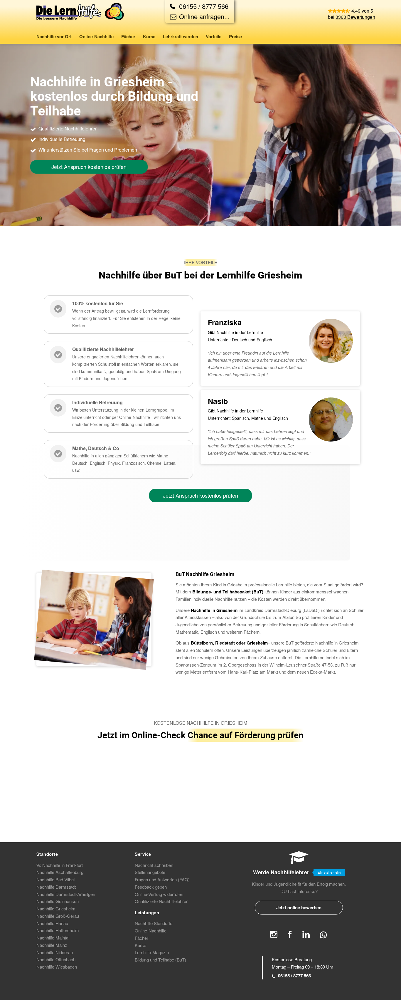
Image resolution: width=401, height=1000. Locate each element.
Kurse (140, 945)
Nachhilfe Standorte (153, 923)
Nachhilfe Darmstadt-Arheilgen (65, 894)
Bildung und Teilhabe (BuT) (160, 960)
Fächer (141, 938)
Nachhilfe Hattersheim (57, 930)
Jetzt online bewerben (298, 907)
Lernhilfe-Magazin (152, 952)
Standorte (47, 854)
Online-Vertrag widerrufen (159, 894)
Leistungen (147, 912)
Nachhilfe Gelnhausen (57, 901)
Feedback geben (151, 887)
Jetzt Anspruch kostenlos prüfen (89, 166)
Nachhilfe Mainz (51, 945)
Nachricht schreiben (154, 865)
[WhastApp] (323, 937)
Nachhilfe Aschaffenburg (59, 872)
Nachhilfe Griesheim (55, 908)
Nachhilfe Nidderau (54, 952)
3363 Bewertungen (355, 17)
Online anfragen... (203, 16)
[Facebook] (290, 936)
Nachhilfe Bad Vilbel (55, 879)
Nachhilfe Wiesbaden (56, 967)
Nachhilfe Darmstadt (56, 887)
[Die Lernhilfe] (80, 16)
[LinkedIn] (306, 936)
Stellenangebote (150, 872)
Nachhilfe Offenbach (55, 959)
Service (143, 854)
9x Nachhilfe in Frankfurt (59, 865)
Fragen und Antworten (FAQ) (162, 879)
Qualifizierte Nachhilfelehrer (161, 901)
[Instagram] (273, 936)
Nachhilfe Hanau (52, 923)
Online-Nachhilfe (150, 930)
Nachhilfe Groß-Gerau (57, 916)
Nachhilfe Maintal (52, 937)
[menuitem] (55, 36)
